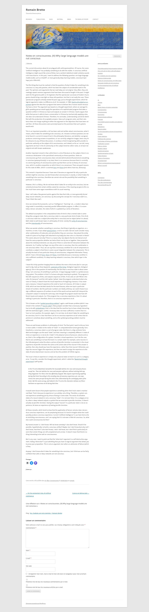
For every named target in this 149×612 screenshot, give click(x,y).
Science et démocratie (80, 493)
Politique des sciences (104, 139)
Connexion (101, 178)
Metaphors (101, 127)
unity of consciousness (79, 221)
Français (100, 119)
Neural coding (102, 129)
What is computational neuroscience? (109, 163)
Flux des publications (104, 180)
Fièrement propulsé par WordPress (36, 603)
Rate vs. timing (102, 146)
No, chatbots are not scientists (107, 76)
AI (45, 480)
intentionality (36, 223)
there (62, 168)
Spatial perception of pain (105, 153)
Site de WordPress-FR (104, 185)
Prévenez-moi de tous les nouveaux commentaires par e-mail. (47, 582)
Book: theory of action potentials (108, 107)
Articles (100, 102)
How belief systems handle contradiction (110, 122)
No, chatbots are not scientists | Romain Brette (46, 513)
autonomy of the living (58, 267)
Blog (51, 19)
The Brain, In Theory (81, 19)
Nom (28, 550)
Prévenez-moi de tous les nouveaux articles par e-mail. (44, 587)
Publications (40, 19)
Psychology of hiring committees (107, 141)
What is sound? (102, 165)
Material (60, 19)
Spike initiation (102, 156)
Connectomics (102, 110)
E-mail (28, 558)
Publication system (103, 144)
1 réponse (29, 63)
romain (72, 480)
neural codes (47, 306)
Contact (95, 19)
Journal (100, 124)
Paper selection (102, 136)
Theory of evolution (104, 158)
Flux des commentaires (105, 182)
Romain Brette (35, 10)
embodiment (40, 308)
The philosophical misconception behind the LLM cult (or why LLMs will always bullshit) (110, 71)
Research (29, 19)
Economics (101, 114)
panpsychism (51, 231)
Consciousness (54, 480)
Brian (69, 19)
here (54, 168)
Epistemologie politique (105, 117)
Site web (29, 566)
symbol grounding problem (50, 303)
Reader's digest (102, 148)
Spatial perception (103, 151)
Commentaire (31, 528)
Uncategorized (102, 161)
